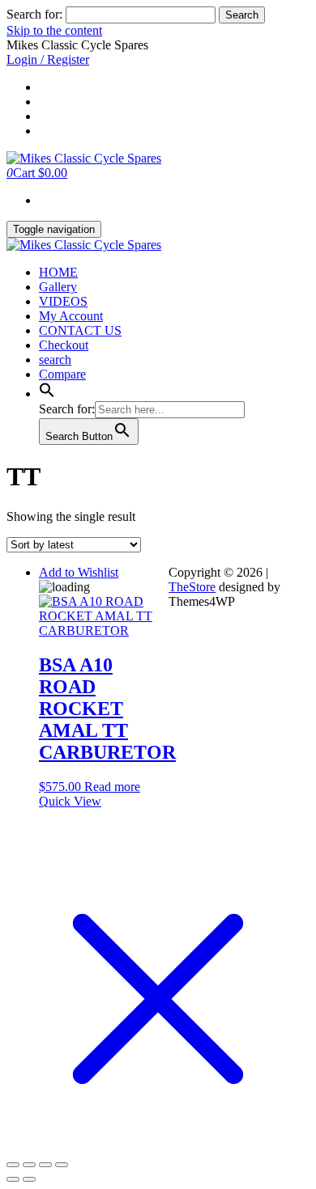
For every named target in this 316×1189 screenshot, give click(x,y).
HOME (58, 272)
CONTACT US (80, 330)
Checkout (63, 345)
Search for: (34, 14)
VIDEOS (63, 301)
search (55, 359)
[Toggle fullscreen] (29, 1164)
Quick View (70, 801)
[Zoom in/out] (12, 1164)
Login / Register (47, 59)
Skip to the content (54, 30)
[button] (47, 393)
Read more (112, 786)
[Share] (45, 1164)
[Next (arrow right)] (29, 1179)
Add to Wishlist (78, 572)
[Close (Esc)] (61, 1164)
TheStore (192, 587)
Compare (62, 374)
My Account (71, 316)
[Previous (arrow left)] (12, 1179)
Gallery (58, 287)
